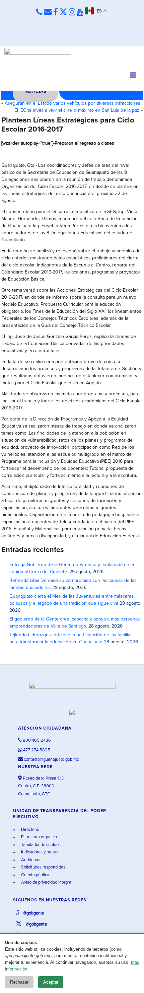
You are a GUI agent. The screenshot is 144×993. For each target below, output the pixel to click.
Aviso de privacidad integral (46, 882)
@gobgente (33, 913)
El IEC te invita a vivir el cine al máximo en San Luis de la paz (76, 110)
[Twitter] (63, 12)
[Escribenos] (48, 12)
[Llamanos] (39, 12)
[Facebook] (55, 12)
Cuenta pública (34, 875)
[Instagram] (72, 12)
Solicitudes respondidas (42, 867)
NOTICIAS (35, 91)
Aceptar (50, 982)
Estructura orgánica (38, 837)
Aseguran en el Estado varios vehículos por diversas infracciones (72, 103)
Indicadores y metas (39, 852)
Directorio (29, 830)
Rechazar (19, 982)
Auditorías (30, 860)
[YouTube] (80, 12)
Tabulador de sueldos (40, 845)
